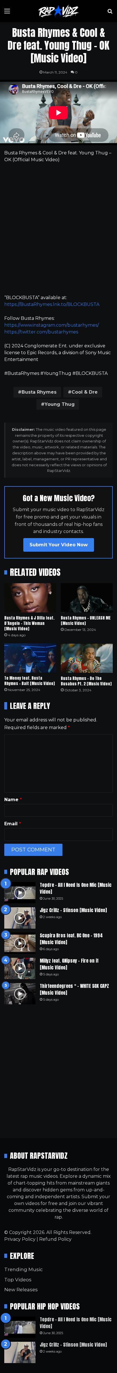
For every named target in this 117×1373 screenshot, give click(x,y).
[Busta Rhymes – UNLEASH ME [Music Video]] (87, 597)
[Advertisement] (58, 228)
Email (12, 823)
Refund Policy (55, 1239)
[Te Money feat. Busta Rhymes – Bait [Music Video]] (30, 658)
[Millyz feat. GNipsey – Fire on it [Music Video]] (19, 968)
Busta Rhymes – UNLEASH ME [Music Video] (86, 620)
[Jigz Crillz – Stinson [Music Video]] (19, 918)
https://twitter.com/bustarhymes (41, 332)
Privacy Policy (19, 1239)
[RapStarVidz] (58, 11)
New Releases (21, 1289)
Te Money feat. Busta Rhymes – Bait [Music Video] (29, 680)
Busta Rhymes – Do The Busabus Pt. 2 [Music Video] (86, 681)
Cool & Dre (85, 392)
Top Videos (18, 1279)
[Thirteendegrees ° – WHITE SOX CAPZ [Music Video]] (19, 993)
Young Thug (60, 404)
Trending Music (23, 1269)
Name (13, 799)
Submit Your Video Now (59, 544)
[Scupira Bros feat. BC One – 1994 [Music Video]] (19, 943)
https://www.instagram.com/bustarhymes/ (51, 325)
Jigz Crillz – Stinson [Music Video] (73, 910)
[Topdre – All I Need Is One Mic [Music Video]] (19, 892)
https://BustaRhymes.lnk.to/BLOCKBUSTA (51, 304)
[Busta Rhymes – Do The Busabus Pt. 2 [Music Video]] (87, 658)
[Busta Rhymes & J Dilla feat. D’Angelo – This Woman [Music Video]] (30, 597)
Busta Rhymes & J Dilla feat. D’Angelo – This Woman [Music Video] (29, 623)
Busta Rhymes (39, 392)
